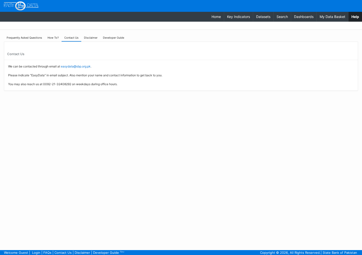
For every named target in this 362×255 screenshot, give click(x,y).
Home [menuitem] (216, 17)
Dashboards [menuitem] (303, 17)
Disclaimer (82, 253)
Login (36, 253)
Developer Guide (108, 252)
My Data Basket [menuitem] (332, 17)
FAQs (47, 253)
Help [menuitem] (356, 16)
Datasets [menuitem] (263, 17)
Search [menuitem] (282, 17)
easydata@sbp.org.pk (76, 66)
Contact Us (63, 253)
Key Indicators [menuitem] (238, 17)
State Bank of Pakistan (340, 253)
